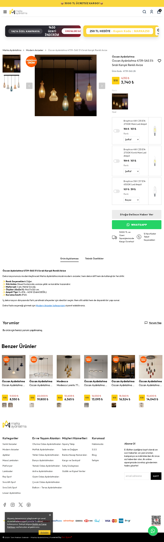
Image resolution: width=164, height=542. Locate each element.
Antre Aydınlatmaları (42, 471)
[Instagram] (13, 505)
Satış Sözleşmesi (70, 465)
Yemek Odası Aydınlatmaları (46, 465)
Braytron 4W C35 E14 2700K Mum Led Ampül (135, 122)
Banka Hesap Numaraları (74, 454)
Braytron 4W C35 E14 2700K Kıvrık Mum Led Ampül (135, 152)
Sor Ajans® (67, 537)
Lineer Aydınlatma (11, 493)
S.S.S (94, 449)
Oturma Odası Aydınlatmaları (46, 444)
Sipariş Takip (68, 444)
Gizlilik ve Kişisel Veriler (74, 471)
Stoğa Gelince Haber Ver (136, 214)
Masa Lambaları (10, 460)
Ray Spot (7, 476)
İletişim (95, 460)
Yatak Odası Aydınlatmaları (45, 454)
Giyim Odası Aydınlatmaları (45, 476)
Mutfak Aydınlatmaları (43, 449)
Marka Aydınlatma (12, 50)
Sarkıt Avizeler (10, 444)
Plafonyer (8, 465)
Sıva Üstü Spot (10, 487)
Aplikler (6, 454)
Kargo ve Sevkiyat (71, 460)
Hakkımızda (97, 444)
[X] (21, 505)
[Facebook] (5, 505)
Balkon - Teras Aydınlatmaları (47, 487)
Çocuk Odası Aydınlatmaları (46, 482)
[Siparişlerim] (152, 12)
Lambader (8, 471)
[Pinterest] (29, 505)
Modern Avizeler (34, 50)
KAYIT (156, 476)
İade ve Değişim (70, 449)
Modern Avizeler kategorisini (50, 305)
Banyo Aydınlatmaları (43, 460)
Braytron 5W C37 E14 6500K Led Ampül (134, 183)
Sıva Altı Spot (9, 482)
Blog (94, 454)
